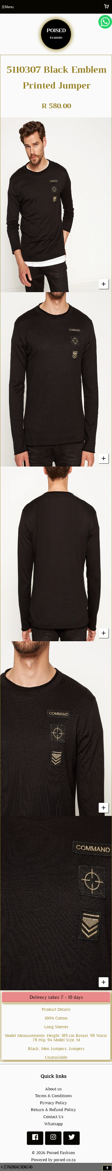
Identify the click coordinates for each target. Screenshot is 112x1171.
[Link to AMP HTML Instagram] (53, 1139)
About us (53, 1088)
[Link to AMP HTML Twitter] (71, 1139)
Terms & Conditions (53, 1095)
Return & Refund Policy (53, 1109)
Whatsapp (53, 1123)
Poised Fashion (60, 1152)
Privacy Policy (53, 1102)
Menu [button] (8, 7)
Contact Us (53, 1116)
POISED (56, 32)
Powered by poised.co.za (53, 1159)
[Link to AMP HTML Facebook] (35, 1139)
